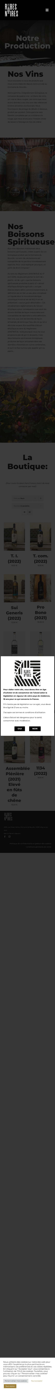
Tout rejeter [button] (10, 1386)
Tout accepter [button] (36, 1381)
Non (34, 728)
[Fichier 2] (11, 5)
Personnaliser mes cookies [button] (16, 1381)
